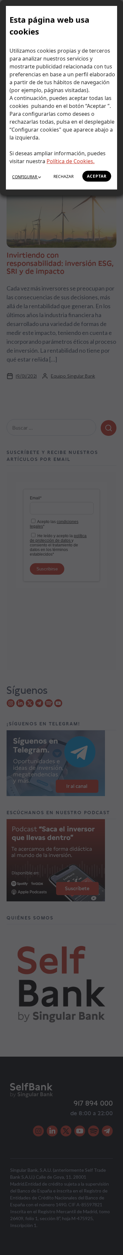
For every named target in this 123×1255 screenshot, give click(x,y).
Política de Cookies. (70, 161)
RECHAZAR (63, 176)
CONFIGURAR (25, 177)
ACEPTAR (97, 176)
